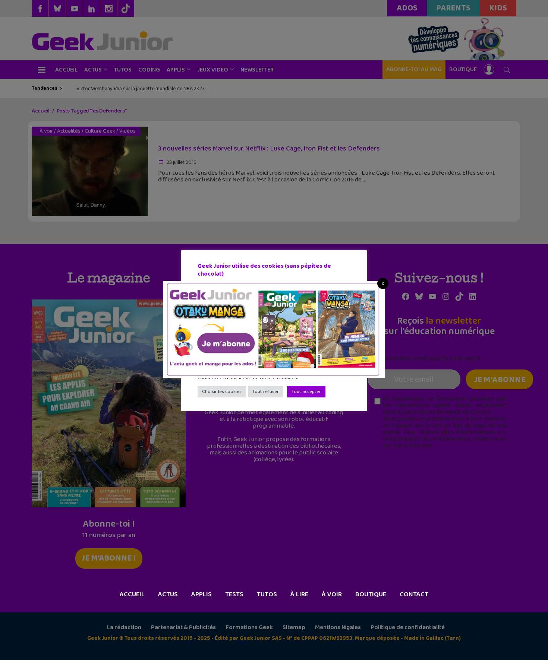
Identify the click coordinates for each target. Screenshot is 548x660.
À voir (332, 594)
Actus (168, 594)
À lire (299, 594)
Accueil (132, 594)
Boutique (370, 594)
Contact (414, 594)
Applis (201, 594)
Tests (234, 594)
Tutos (267, 594)
